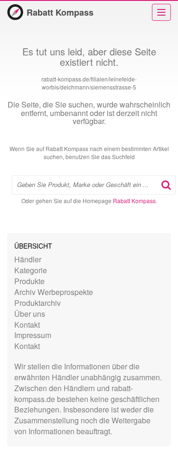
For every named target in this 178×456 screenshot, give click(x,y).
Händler (27, 259)
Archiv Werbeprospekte (53, 291)
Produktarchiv (37, 302)
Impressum (32, 335)
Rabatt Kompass (60, 12)
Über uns (29, 313)
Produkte (29, 281)
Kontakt (27, 324)
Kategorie (30, 270)
